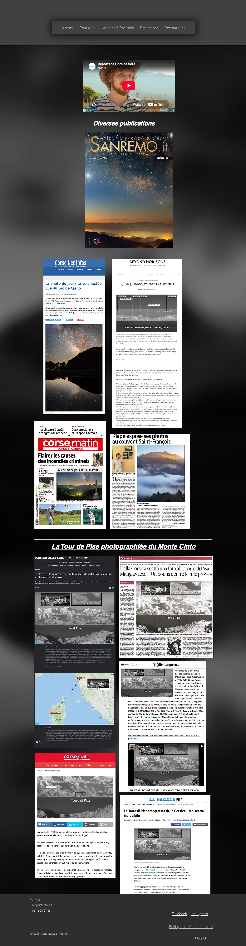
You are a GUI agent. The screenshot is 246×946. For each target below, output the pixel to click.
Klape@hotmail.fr (43, 904)
